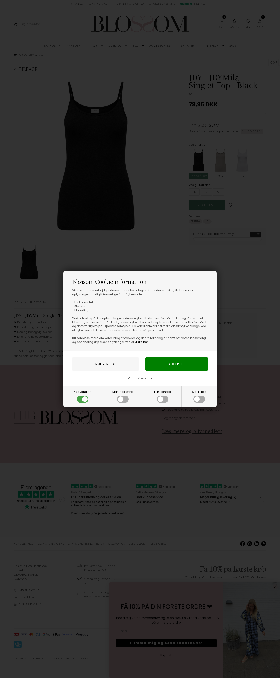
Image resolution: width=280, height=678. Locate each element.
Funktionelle (162, 392)
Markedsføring (122, 392)
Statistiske (199, 392)
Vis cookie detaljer (140, 378)
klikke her (141, 342)
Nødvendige (82, 392)
